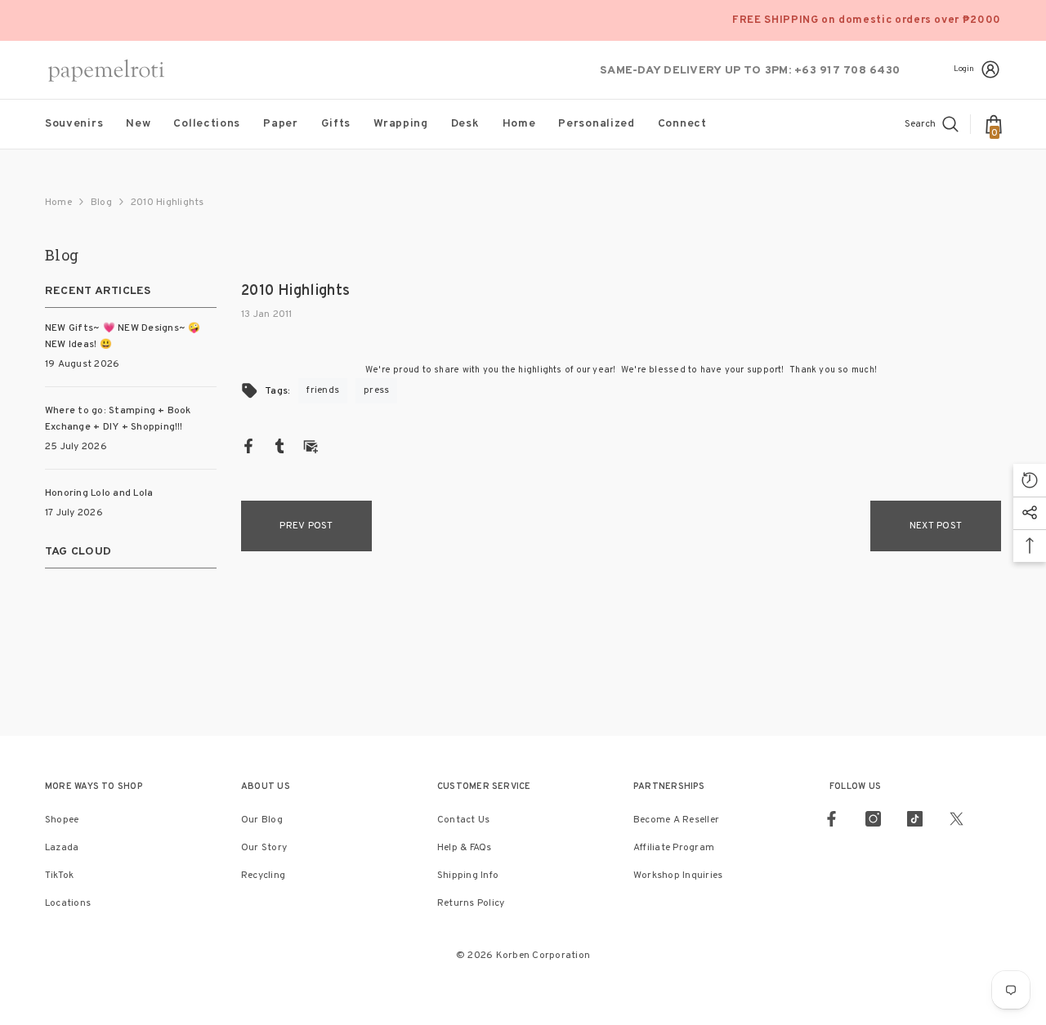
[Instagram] (873, 818)
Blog (101, 202)
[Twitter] (956, 818)
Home (58, 202)
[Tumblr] (279, 445)
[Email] (310, 445)
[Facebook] (248, 445)
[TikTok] (915, 818)
